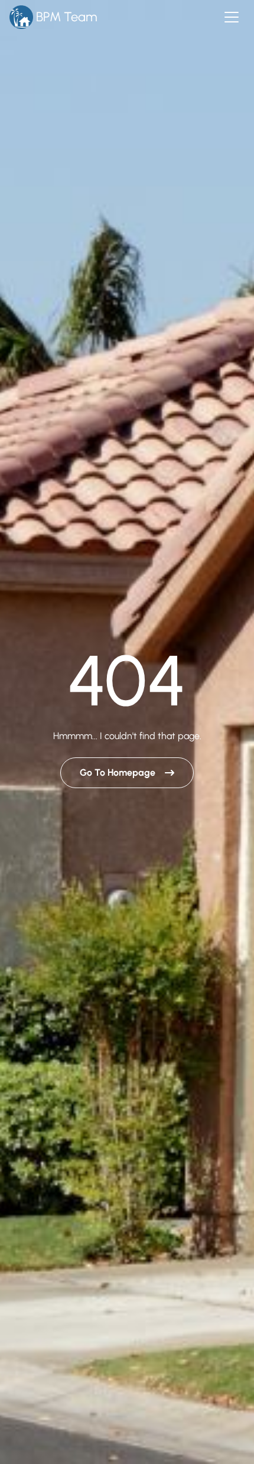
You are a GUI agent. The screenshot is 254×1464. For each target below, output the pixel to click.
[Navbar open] (232, 17)
